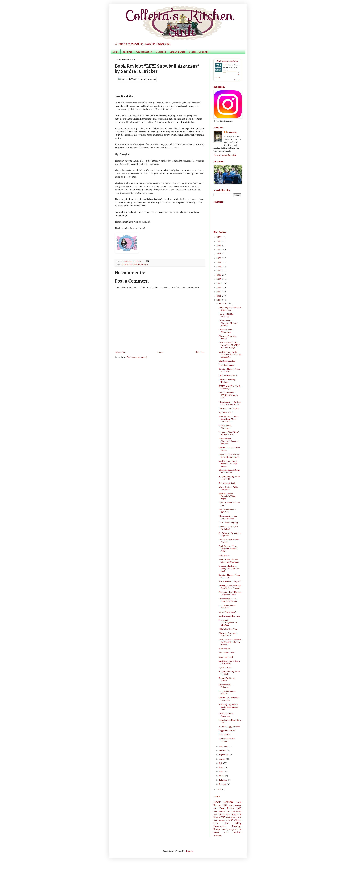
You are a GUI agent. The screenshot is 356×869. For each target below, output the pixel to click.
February (223, 779)
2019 (219, 262)
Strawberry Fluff (226, 656)
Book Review (127, 264)
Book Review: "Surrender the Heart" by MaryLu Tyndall (230, 642)
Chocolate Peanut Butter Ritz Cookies (229, 471)
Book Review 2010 (140, 264)
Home (115, 52)
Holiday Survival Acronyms (226, 714)
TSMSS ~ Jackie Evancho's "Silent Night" (227, 496)
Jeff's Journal (224, 555)
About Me (127, 52)
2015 (219, 279)
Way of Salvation (144, 52)
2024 (219, 241)
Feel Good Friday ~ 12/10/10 (227, 606)
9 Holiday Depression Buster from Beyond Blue (228, 707)
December (224, 303)
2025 (219, 236)
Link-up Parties (177, 52)
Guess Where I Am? (227, 611)
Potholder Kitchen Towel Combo (229, 540)
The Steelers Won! (227, 652)
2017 (219, 270)
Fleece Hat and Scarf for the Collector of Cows (229, 455)
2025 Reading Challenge (227, 60)
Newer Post (120, 351)
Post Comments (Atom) (137, 356)
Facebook (161, 52)
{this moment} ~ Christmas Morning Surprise (228, 323)
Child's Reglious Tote (228, 628)
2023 (219, 245)
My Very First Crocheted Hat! (229, 503)
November (224, 746)
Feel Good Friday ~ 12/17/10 (227, 510)
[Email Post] (147, 261)
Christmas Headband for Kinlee (229, 448)
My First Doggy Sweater (229, 726)
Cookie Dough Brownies (229, 615)
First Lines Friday (227, 823)
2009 (219, 789)
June (221, 767)
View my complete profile (224, 154)
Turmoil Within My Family (227, 679)
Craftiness (236, 820)
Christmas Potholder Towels (227, 337)
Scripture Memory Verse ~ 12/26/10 (229, 370)
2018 (219, 266)
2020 (219, 258)
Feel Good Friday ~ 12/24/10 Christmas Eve (228, 395)
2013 (219, 287)
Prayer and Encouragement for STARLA (228, 622)
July (221, 763)
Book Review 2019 (221, 820)
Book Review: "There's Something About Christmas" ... (229, 419)
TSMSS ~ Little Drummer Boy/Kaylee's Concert (230, 586)
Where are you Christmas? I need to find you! (229, 441)
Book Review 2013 (221, 811)
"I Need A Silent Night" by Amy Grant (229, 433)
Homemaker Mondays (227, 826)
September (224, 754)
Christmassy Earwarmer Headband (229, 698)
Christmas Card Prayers (229, 408)
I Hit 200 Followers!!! (228, 375)
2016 (219, 274)
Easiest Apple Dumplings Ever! (230, 721)
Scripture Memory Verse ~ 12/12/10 (229, 576)
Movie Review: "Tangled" (230, 581)
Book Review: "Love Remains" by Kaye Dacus (228, 463)
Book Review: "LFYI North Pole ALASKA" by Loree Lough (229, 345)
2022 (219, 249)
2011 (219, 295)
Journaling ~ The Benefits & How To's (230, 308)
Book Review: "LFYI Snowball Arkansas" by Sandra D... (230, 354)
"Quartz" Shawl (225, 667)
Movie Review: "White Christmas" (228, 488)
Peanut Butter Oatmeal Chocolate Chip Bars (229, 560)
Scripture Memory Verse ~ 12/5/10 (229, 672)
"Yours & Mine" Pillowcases (226, 330)
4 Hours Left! (224, 648)
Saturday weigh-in (228, 829)
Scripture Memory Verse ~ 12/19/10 (229, 477)
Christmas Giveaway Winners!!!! (228, 634)
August (222, 758)
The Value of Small (227, 483)
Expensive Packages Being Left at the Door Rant (229, 568)
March (222, 775)
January (223, 784)
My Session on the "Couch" (227, 739)
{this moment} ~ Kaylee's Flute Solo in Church (230, 403)
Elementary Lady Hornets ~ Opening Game (230, 593)
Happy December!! (227, 730)
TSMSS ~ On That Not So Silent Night (230, 387)
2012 (219, 291)
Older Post (199, 351)
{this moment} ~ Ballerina (226, 685)
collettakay (128, 261)
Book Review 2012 (230, 808)
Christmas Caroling (227, 360)
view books (237, 80)
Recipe (216, 829)
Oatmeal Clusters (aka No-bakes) (228, 527)
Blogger (189, 850)
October (223, 750)
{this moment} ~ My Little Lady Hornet (228, 599)
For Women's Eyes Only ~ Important (230, 534)
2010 (219, 300)
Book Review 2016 (227, 814)
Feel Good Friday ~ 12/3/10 (227, 692)
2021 (219, 253)
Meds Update (224, 734)
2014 (219, 283)
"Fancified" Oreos (226, 364)
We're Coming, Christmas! (225, 426)
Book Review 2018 (233, 817)
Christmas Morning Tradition (227, 380)
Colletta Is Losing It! (198, 52)
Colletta (225, 65)
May (221, 771)
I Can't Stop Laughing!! (229, 522)
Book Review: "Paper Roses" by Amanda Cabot (228, 548)
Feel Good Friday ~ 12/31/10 (227, 315)
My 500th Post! (225, 412)
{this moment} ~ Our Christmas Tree (228, 517)
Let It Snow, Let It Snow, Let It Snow (229, 662)
